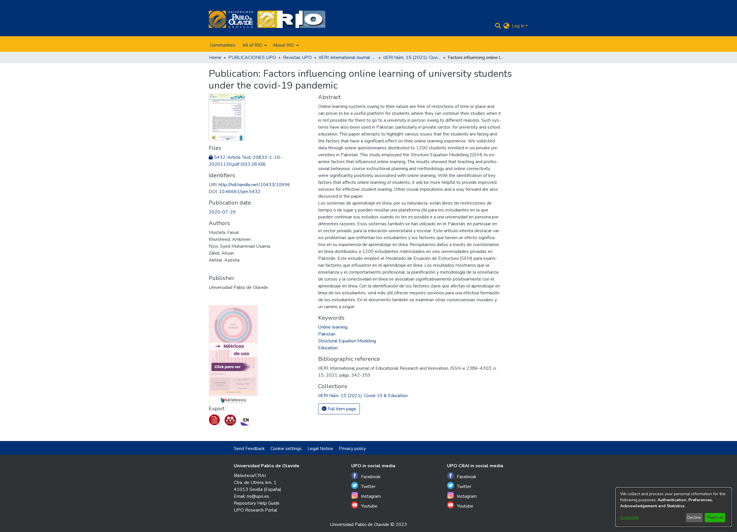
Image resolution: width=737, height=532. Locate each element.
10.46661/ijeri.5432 (240, 191)
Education (328, 348)
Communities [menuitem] (222, 45)
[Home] (231, 19)
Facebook (371, 477)
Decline (694, 517)
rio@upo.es (258, 496)
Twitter (368, 486)
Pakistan (326, 334)
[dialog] (673, 507)
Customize (629, 517)
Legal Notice (320, 448)
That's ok (714, 517)
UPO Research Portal (255, 510)
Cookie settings (286, 448)
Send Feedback (249, 448)
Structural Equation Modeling (347, 341)
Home (215, 57)
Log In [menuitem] (518, 26)
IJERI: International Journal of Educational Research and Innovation (347, 57)
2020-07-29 (222, 212)
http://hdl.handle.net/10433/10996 (254, 185)
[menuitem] (254, 45)
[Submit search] (498, 25)
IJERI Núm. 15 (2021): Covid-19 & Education (412, 57)
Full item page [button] (341, 409)
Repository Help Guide (257, 503)
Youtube (369, 506)
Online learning (332, 327)
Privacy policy (352, 448)
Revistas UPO (297, 57)
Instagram (371, 496)
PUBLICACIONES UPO (252, 57)
